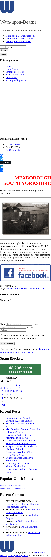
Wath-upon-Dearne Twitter (19, 38)
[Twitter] (25, 159)
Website (31, 327)
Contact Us (11, 77)
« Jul (2, 404)
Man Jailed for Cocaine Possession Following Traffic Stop (23, 430)
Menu (3, 54)
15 (17, 391)
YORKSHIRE (39, 288)
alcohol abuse (7, 485)
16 (20, 391)
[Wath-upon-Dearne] (7, 552)
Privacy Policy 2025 (16, 80)
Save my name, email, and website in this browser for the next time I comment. (22, 337)
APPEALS (12, 488)
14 (14, 391)
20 (11, 394)
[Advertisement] (25, 109)
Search (4, 50)
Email (35, 324)
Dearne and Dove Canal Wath (23, 511)
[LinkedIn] (25, 166)
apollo (7, 488)
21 (14, 394)
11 (5, 391)
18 (5, 394)
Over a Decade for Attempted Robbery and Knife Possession (21, 442)
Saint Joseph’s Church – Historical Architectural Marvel (23, 505)
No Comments (13, 150)
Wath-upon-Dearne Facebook (20, 35)
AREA (17, 488)
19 (8, 394)
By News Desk (13, 144)
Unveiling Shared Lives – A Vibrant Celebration (19, 465)
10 (1, 391)
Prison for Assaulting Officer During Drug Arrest (20, 453)
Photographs (12, 69)
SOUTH (28, 288)
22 (17, 394)
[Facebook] (25, 155)
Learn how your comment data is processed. (25, 350)
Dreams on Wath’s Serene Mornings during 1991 (18, 436)
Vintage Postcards (15, 71)
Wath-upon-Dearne (18, 22)
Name (3, 324)
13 (11, 391)
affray (1, 485)
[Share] (25, 170)
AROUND (22, 488)
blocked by (20, 369)
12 (8, 391)
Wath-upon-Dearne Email (18, 41)
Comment (5, 300)
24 (1, 398)
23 (20, 394)
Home (9, 66)
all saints (13, 485)
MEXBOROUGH (14, 288)
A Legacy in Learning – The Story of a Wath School (23, 448)
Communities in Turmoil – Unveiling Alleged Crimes (19, 419)
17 (1, 394)
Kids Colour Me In (15, 74)
